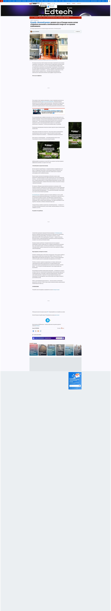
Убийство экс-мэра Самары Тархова (51, 17)
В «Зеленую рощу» (58, 233)
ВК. (48, 312)
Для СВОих (40, 17)
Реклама (73, 3)
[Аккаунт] (109, 1)
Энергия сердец (60, 17)
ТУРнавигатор (36, 17)
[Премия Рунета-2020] (43, 3)
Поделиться (78, 31)
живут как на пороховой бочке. (47, 101)
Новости (44, 17)
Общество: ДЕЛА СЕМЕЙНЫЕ (37, 334)
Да (48, 6)
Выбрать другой (52, 6)
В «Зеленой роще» (36, 194)
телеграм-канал (56, 289)
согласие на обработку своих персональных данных (74, 388)
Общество (32, 20)
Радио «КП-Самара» (66, 17)
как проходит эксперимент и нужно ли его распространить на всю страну (52, 112)
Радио (69, 3)
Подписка (79, 3)
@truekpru (37, 325)
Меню (1, 1)
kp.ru (63, 328)
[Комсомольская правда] (34, 3)
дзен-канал (57, 315)
